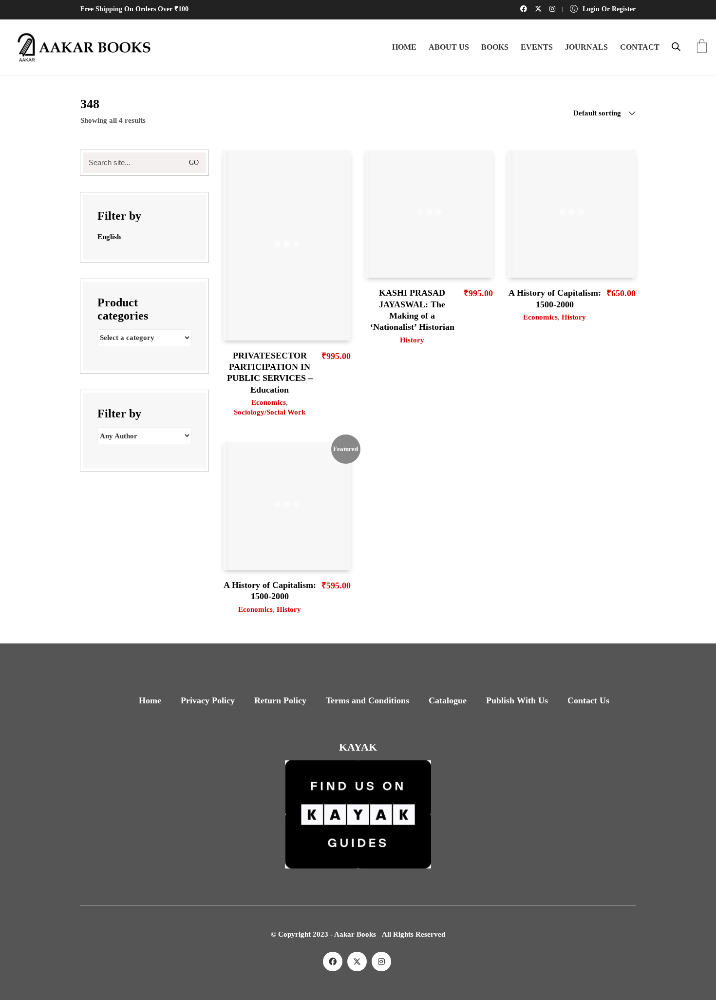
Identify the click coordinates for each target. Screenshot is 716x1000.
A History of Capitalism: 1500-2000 (555, 298)
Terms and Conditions (367, 700)
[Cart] (702, 47)
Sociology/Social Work (269, 412)
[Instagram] (381, 961)
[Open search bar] (676, 46)
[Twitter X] (357, 961)
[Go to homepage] (80, 47)
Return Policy (280, 700)
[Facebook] (332, 961)
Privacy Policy (208, 700)
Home (150, 700)
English (109, 237)
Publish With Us (517, 700)
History (412, 340)
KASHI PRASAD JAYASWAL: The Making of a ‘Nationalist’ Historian (412, 310)
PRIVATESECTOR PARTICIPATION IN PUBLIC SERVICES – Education (270, 373)
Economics (268, 402)
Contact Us (588, 700)
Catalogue (448, 700)
